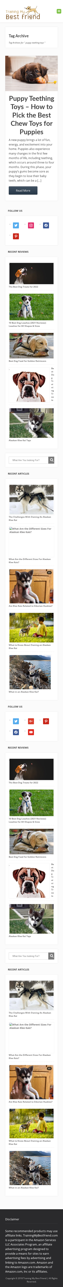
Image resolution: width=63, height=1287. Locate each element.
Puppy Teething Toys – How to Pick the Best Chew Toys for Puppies (31, 115)
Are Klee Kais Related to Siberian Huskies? (30, 605)
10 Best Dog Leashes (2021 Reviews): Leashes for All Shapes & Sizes (27, 324)
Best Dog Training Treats (52, 384)
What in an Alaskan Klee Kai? (24, 691)
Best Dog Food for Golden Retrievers (27, 360)
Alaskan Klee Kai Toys (20, 440)
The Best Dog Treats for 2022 (23, 286)
